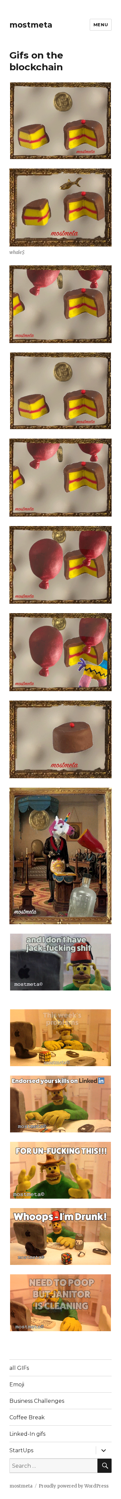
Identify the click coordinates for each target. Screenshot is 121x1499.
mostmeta (30, 25)
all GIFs (19, 1368)
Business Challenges (36, 1401)
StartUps (21, 1450)
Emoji (16, 1384)
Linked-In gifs (27, 1434)
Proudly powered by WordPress (74, 1486)
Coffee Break (27, 1417)
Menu (100, 24)
